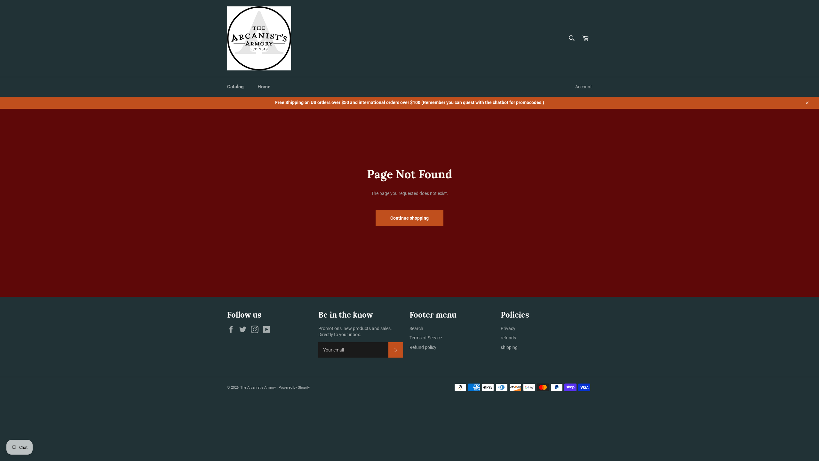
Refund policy (423, 347)
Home (264, 87)
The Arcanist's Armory (258, 387)
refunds (508, 337)
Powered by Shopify (294, 387)
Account (583, 86)
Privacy (508, 328)
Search (416, 328)
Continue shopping (409, 218)
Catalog (235, 87)
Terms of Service (426, 337)
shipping (509, 347)
